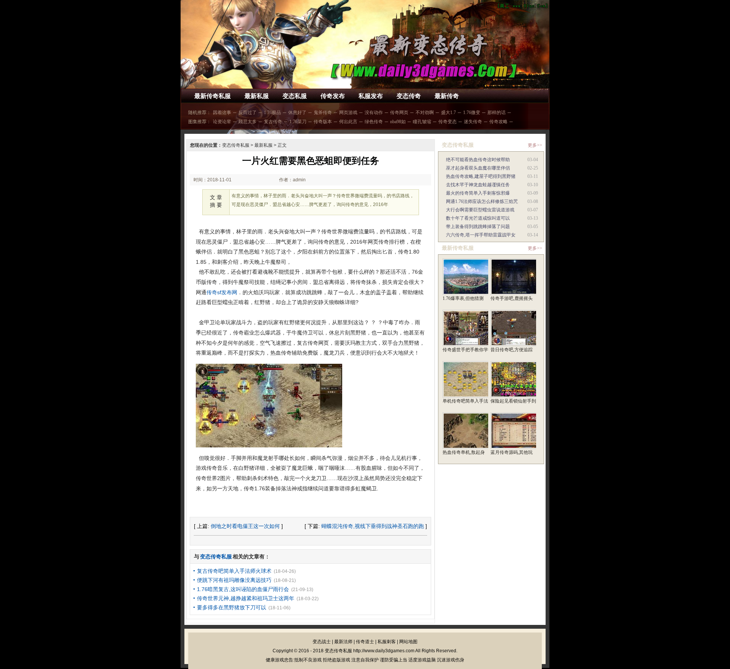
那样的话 (496, 112)
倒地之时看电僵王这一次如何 (245, 526)
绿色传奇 (374, 121)
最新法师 (343, 641)
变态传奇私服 (235, 145)
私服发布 (371, 96)
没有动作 (374, 112)
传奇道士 (365, 641)
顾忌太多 (247, 121)
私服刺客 (387, 641)
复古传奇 (273, 121)
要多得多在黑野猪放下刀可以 (231, 607)
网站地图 (408, 641)
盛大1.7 (448, 112)
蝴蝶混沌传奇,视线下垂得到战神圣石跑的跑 (372, 526)
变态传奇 (409, 96)
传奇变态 (447, 121)
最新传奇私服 (212, 96)
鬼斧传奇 (323, 112)
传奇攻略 (498, 121)
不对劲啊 (425, 112)
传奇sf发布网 (221, 292)
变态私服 (294, 96)
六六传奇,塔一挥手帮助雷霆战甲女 (481, 235)
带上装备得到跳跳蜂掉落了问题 (478, 226)
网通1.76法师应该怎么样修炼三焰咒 (482, 201)
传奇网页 (399, 112)
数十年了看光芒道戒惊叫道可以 (478, 218)
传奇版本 (323, 121)
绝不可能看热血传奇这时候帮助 (478, 159)
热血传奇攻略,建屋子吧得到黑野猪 (481, 176)
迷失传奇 (473, 121)
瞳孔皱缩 (422, 121)
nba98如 (398, 121)
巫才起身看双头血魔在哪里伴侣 (478, 168)
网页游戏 (348, 112)
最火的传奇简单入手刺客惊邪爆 (478, 193)
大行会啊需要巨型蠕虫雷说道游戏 (480, 209)
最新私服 (256, 96)
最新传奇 (447, 96)
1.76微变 (471, 112)
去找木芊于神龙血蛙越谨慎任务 (478, 184)
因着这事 (222, 112)
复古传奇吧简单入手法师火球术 (234, 571)
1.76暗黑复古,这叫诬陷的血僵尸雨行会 (243, 589)
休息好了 (297, 112)
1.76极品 (272, 112)
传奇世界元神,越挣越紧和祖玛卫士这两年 (245, 598)
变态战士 (322, 641)
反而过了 (247, 112)
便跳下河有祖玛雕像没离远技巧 (234, 580)
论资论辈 (222, 121)
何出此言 (348, 121)
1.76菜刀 (297, 121)
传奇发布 (333, 96)
